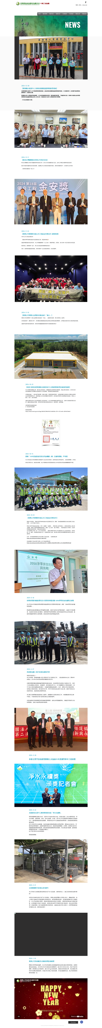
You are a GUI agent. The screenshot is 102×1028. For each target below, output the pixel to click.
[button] (51, 57)
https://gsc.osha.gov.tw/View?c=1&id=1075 (36, 538)
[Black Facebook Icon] (86, 2)
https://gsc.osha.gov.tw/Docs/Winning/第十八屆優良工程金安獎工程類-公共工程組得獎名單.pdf (49, 542)
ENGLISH (85, 5)
